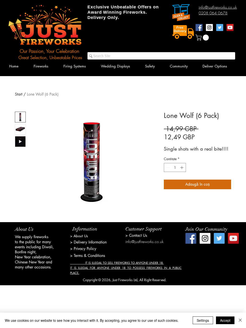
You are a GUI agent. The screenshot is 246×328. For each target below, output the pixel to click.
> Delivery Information (88, 242)
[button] (203, 38)
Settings (203, 320)
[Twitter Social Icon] (219, 27)
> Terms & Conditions (87, 255)
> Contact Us (136, 235)
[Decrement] (168, 167)
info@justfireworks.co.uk (144, 241)
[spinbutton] (175, 167)
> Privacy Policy (83, 248)
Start (18, 94)
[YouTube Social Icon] (230, 27)
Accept (225, 320)
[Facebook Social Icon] (199, 27)
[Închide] (240, 320)
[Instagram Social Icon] (209, 27)
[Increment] (182, 167)
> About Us (79, 236)
